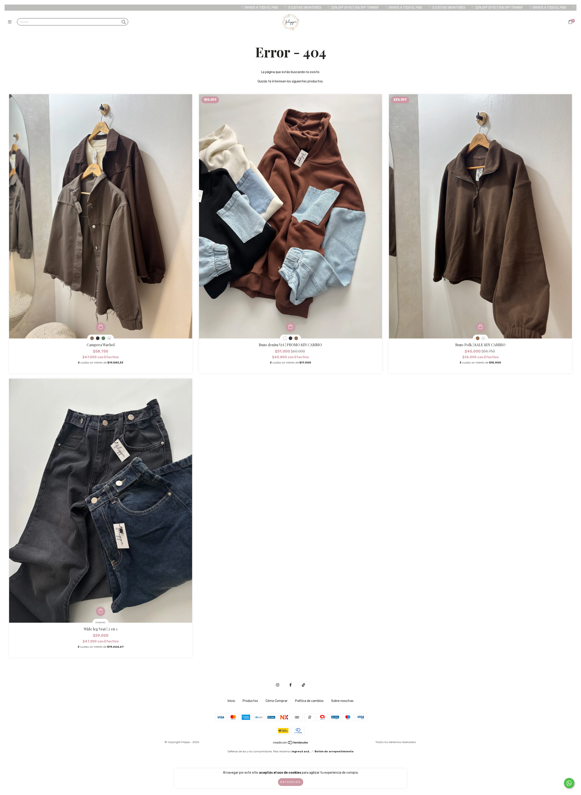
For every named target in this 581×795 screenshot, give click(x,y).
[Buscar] (123, 22)
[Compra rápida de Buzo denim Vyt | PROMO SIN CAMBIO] (290, 327)
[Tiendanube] (291, 743)
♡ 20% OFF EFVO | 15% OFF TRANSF (263, 8)
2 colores (101, 622)
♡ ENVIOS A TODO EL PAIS (169, 8)
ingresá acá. (301, 751)
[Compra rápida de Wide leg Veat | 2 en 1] (100, 611)
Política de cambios (309, 701)
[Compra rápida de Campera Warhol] (100, 327)
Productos (250, 701)
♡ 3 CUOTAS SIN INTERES (212, 8)
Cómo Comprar (277, 701)
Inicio (231, 701)
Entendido (290, 782)
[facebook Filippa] (290, 685)
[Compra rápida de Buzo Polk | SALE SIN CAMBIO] (480, 327)
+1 (483, 338)
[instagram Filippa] (277, 685)
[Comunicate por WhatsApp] (569, 783)
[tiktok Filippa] (303, 685)
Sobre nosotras (342, 701)
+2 (109, 338)
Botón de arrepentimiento (334, 751)
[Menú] (11, 22)
